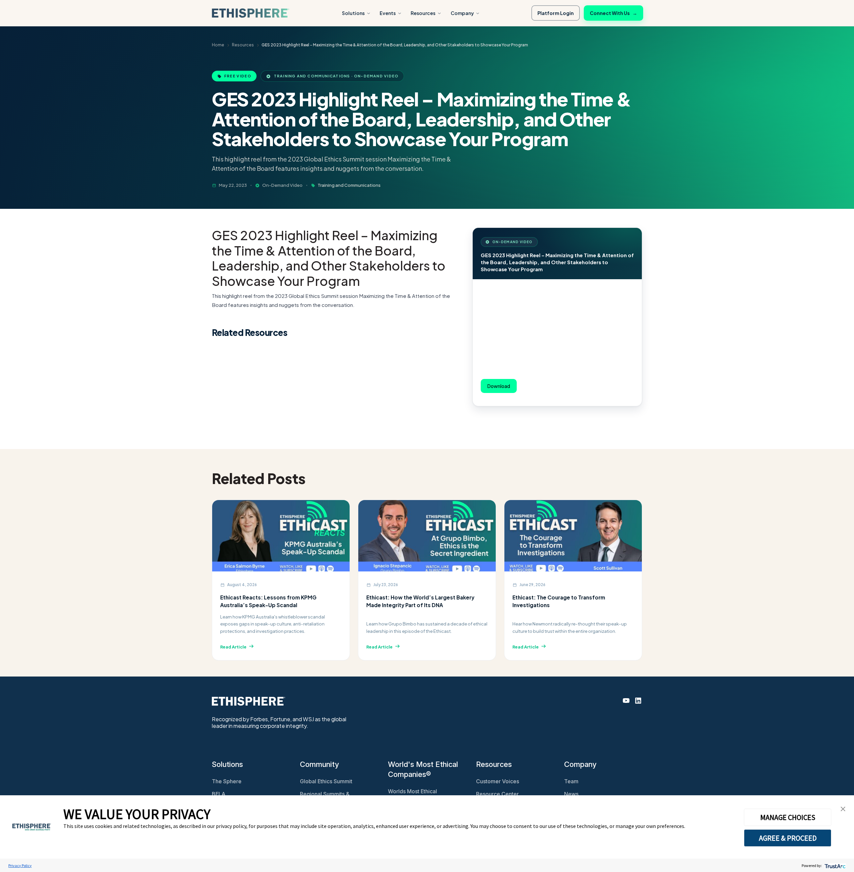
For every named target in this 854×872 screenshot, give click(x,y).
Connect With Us (613, 13)
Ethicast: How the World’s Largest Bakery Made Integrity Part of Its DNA (420, 601)
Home (218, 44)
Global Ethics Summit (326, 781)
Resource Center (497, 794)
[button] (843, 808)
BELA (219, 794)
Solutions (353, 13)
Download (498, 386)
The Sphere (227, 781)
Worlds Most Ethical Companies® (412, 794)
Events (388, 13)
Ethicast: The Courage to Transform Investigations (558, 601)
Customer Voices (497, 781)
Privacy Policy (20, 865)
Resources (423, 13)
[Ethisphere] (250, 13)
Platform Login (555, 13)
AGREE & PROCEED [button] (788, 838)
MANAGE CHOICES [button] (787, 817)
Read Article (233, 646)
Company (462, 13)
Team (571, 781)
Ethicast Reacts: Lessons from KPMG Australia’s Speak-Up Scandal (268, 601)
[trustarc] (834, 865)
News (571, 794)
